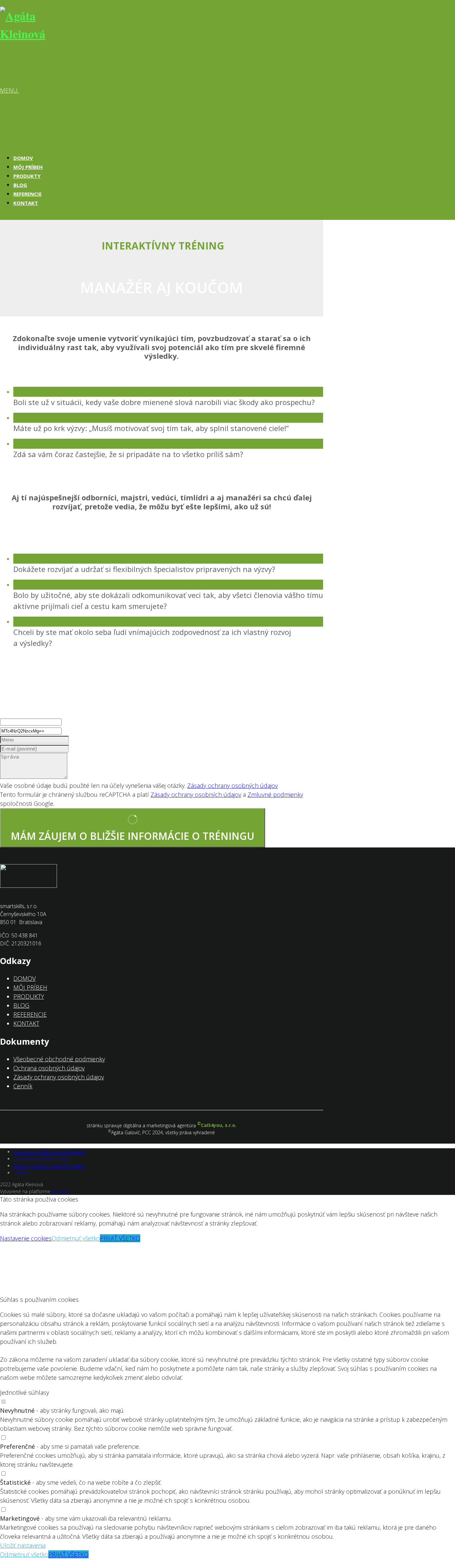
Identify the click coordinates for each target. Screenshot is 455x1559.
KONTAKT (25, 203)
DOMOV (23, 158)
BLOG (20, 185)
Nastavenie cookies (26, 1238)
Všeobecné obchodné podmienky (59, 1059)
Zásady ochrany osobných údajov (232, 785)
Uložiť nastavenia (23, 1545)
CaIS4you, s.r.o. (216, 1125)
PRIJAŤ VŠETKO (120, 1238)
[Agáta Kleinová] (33, 33)
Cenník (22, 1086)
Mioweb (60, 1191)
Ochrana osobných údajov (49, 1068)
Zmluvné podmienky (275, 794)
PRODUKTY (27, 176)
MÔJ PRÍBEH (28, 167)
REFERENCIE (27, 194)
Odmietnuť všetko (76, 1238)
